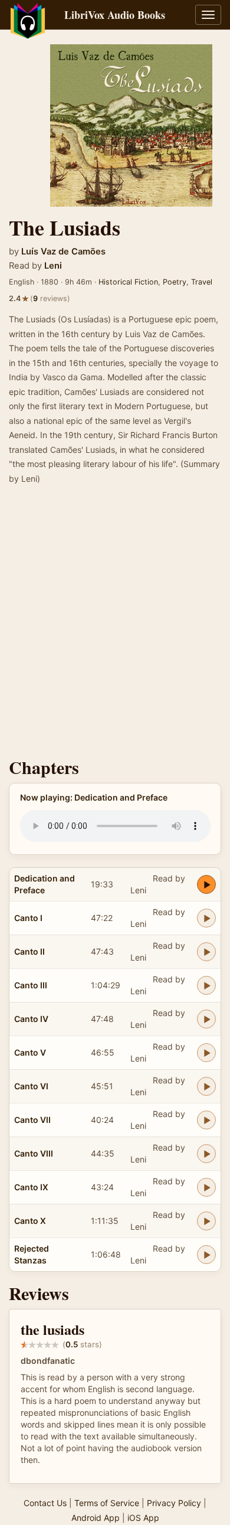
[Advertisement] (115, 625)
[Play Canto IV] (206, 1019)
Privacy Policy (174, 1503)
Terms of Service (106, 1503)
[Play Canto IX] (206, 1187)
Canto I (28, 918)
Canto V (30, 1052)
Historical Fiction (128, 281)
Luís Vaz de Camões (63, 251)
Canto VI (31, 1086)
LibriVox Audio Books (114, 14)
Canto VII (32, 1120)
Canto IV (31, 1019)
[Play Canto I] (206, 918)
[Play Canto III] (206, 985)
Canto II (29, 951)
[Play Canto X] (206, 1220)
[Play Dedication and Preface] (206, 884)
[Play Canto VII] (206, 1120)
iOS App (143, 1518)
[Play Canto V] (206, 1052)
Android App (95, 1518)
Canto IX (31, 1187)
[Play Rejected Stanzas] (206, 1254)
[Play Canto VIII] (206, 1153)
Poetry (174, 281)
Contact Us (45, 1503)
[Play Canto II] (206, 951)
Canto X (30, 1221)
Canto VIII (33, 1153)
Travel (201, 281)
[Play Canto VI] (206, 1086)
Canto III (30, 985)
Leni (53, 265)
